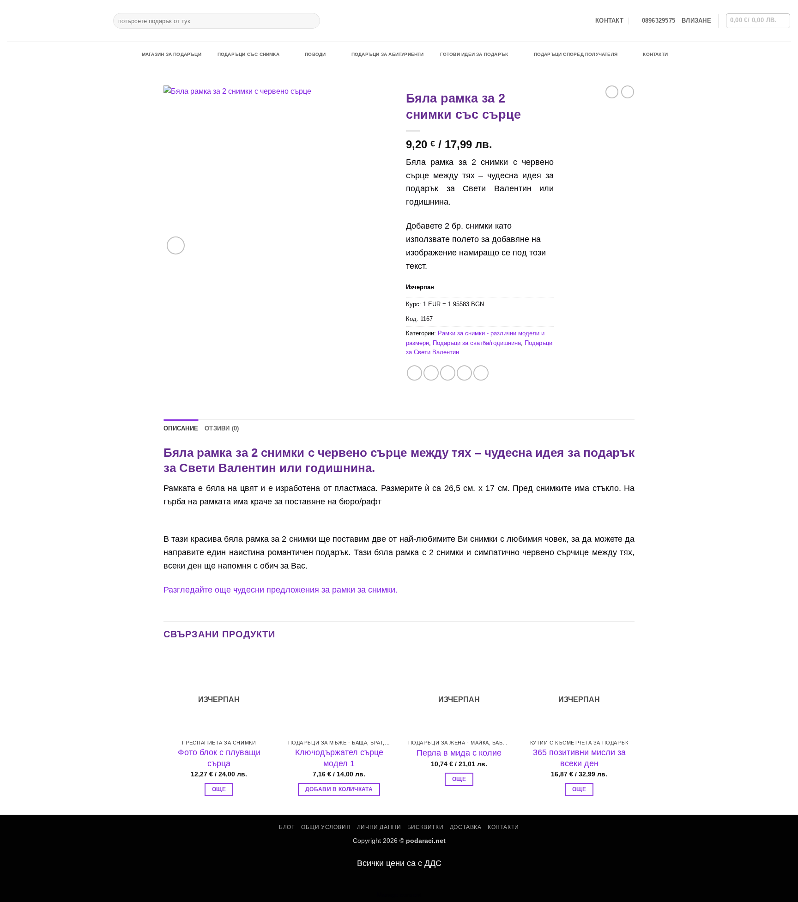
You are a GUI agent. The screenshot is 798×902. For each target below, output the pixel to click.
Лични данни (379, 827)
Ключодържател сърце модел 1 (339, 758)
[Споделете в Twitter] (431, 373)
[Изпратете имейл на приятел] (447, 373)
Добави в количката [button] (339, 789)
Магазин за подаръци (171, 54)
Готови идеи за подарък (474, 54)
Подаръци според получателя (575, 54)
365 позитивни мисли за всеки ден (579, 758)
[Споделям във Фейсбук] (414, 373)
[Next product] (611, 91)
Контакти (655, 54)
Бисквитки (425, 827)
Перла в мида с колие (459, 752)
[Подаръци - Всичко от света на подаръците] (53, 20)
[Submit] (311, 21)
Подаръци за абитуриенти (387, 54)
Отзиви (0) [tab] (222, 428)
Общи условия (326, 827)
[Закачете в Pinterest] (464, 373)
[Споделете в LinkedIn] (481, 373)
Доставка (466, 827)
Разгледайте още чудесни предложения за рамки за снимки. (280, 589)
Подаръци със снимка (248, 54)
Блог (287, 827)
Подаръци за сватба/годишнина (477, 342)
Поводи (315, 54)
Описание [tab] (180, 428)
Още (219, 789)
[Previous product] (627, 91)
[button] (696, 21)
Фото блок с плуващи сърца (219, 758)
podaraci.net (426, 840)
